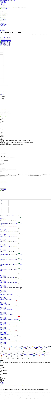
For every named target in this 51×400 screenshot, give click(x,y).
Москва (1, 0)
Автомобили (3, 2)
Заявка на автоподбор (2, 7)
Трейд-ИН (22, 385)
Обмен (3, 3)
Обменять (5, 219)
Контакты (28, 385)
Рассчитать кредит (2, 219)
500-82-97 (3, 0)
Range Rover (13, 7)
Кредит (20, 385)
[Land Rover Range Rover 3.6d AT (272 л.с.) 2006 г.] (5, 37)
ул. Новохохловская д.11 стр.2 (12, 0)
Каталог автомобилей (7, 7)
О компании (1, 385)
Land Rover (11, 7)
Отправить (1, 164)
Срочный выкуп (12, 385)
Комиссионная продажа (16, 385)
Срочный (3, 4)
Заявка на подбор (9, 385)
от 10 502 (2, 94)
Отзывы (24, 385)
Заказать (3, 5)
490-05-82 (7, 0)
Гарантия (26, 385)
